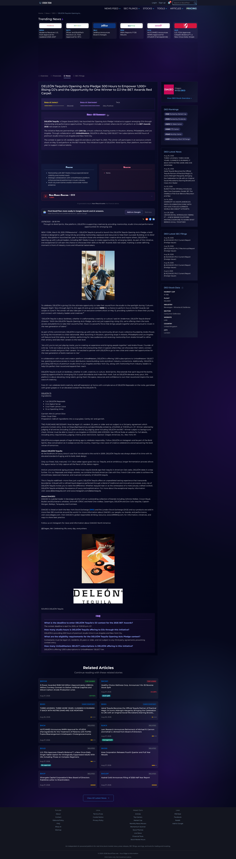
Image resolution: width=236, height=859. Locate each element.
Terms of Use (98, 814)
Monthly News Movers (138, 823)
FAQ (58, 823)
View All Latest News (96, 798)
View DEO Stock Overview (179, 98)
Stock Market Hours (138, 839)
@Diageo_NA (47, 528)
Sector (167, 311)
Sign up (162, 3)
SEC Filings (79, 76)
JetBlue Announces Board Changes (101, 33)
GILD (176, 30)
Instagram (127, 440)
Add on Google (134, 212)
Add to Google (177, 823)
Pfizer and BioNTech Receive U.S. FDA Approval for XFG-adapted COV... (75, 35)
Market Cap (169, 292)
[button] (108, 115)
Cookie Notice (98, 817)
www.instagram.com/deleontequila (86, 491)
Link (165, 320)
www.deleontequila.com (56, 491)
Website (168, 317)
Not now (148, 212)
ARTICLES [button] (175, 8)
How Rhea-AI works (98, 203)
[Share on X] (143, 219)
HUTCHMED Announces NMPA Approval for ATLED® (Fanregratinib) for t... (157, 35)
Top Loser (151, 681)
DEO (92, 510)
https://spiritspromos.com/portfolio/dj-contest (89, 427)
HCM (149, 30)
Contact (58, 817)
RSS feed (178, 814)
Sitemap (58, 830)
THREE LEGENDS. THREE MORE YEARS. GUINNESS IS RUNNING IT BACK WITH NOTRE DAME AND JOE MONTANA (67, 709)
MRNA (41, 30)
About (58, 814)
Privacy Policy (98, 820)
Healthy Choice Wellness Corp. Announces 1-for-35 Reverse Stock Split (127, 686)
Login (154, 3)
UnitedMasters (90, 358)
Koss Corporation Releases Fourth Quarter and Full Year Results (125, 753)
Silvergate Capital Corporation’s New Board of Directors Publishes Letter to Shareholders (64, 778)
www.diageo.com (52, 515)
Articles (138, 814)
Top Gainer (90, 681)
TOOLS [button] (161, 8)
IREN (122, 30)
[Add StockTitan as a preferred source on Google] (153, 219)
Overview (44, 76)
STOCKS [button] (147, 8)
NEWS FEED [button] (111, 8)
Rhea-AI (58, 827)
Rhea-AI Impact (51, 102)
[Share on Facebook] (149, 219)
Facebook (177, 817)
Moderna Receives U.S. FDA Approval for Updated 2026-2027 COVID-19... (49, 35)
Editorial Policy (58, 820)
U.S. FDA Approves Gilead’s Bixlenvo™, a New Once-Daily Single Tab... (184, 35)
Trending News (49, 19)
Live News (138, 833)
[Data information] (182, 288)
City (166, 330)
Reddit (177, 820)
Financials (57, 76)
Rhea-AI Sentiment (88, 102)
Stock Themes (138, 830)
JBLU (95, 30)
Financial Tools (138, 836)
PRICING (191, 8)
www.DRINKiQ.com (115, 515)
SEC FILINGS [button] (131, 8)
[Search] (195, 3)
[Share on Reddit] (146, 219)
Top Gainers (138, 817)
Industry (168, 305)
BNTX (68, 30)
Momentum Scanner (138, 827)
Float (167, 298)
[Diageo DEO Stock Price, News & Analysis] (169, 89)
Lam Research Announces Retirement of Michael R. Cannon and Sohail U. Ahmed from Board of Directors (127, 730)
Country (168, 324)
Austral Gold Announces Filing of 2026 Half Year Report (125, 777)
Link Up (94, 332)
